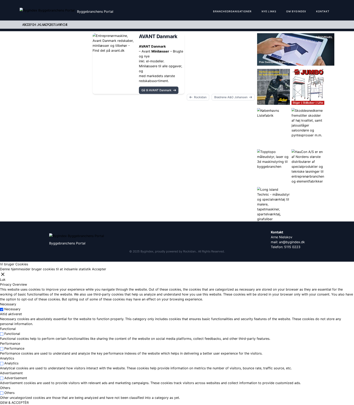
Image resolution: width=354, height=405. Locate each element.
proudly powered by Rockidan (175, 251)
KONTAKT (322, 11)
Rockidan (200, 97)
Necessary (12, 309)
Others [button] (5, 388)
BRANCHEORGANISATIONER (232, 11)
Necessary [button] (8, 304)
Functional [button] (8, 329)
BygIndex (147, 251)
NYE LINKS (269, 11)
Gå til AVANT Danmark (156, 90)
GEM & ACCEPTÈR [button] (14, 402)
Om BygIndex (296, 11)
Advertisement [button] (11, 373)
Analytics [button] (7, 358)
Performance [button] (10, 343)
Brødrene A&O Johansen (230, 97)
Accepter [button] (99, 269)
